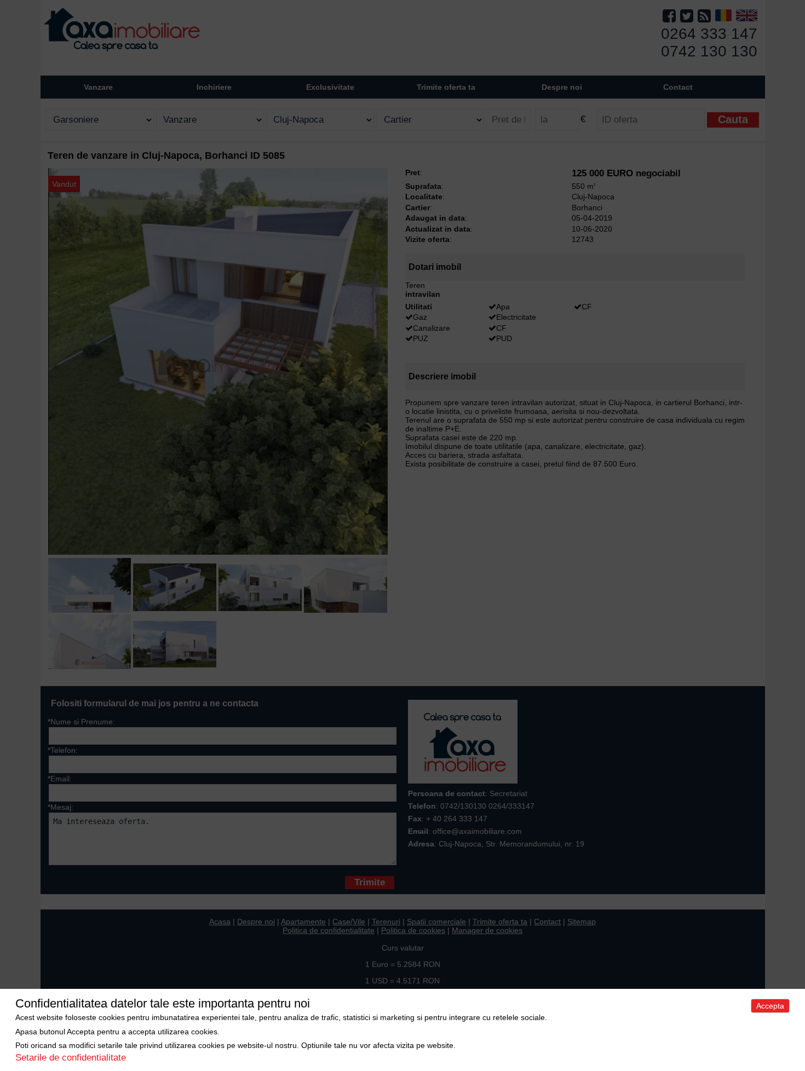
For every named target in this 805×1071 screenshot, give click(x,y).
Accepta (770, 1005)
